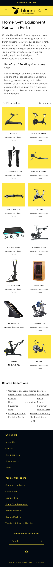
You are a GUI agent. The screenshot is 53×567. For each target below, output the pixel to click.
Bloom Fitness (21, 562)
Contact (9, 448)
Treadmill (13, 133)
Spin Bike (39, 209)
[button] (6, 11)
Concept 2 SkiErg (14, 285)
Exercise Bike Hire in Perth (43, 395)
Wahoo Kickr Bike (39, 247)
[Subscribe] (41, 541)
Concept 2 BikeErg (39, 133)
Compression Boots (14, 171)
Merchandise (29, 402)
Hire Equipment (13, 455)
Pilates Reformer (14, 209)
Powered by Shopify (36, 562)
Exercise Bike (11, 498)
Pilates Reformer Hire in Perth (43, 406)
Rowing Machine (13, 517)
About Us (10, 442)
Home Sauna (39, 285)
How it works (12, 461)
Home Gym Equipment (16, 504)
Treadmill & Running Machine (19, 523)
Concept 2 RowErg (39, 171)
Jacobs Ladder (14, 323)
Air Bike (39, 361)
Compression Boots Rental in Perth (15, 395)
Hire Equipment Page (14, 406)
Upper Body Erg (39, 323)
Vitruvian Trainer (14, 247)
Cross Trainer (11, 491)
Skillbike (13, 361)
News (8, 467)
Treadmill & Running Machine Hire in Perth (40, 417)
